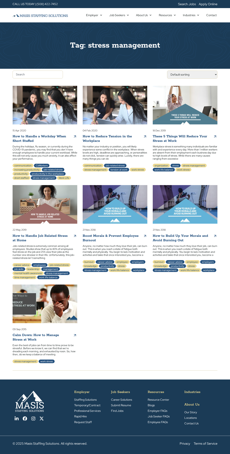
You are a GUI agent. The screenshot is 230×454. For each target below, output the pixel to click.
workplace (138, 270)
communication (23, 165)
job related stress (53, 169)
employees (39, 265)
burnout (88, 262)
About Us (142, 15)
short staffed (21, 178)
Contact (211, 15)
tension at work (119, 169)
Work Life (64, 178)
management (50, 269)
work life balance (164, 169)
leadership (33, 269)
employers (138, 262)
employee (122, 262)
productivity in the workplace (48, 173)
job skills (18, 269)
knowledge (90, 266)
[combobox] (38, 74)
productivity (21, 173)
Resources (165, 15)
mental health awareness (28, 273)
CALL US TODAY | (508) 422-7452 (35, 4)
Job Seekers (117, 15)
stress (175, 165)
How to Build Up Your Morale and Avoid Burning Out (180, 238)
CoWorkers (42, 165)
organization (161, 165)
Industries (189, 15)
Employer (92, 15)
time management (24, 277)
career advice (21, 265)
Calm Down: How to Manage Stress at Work (36, 337)
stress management (44, 178)
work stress (138, 169)
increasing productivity (27, 169)
